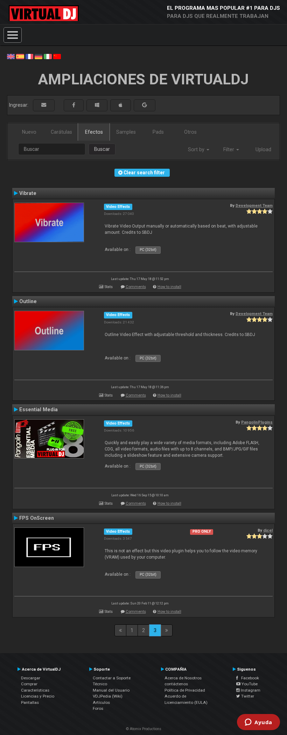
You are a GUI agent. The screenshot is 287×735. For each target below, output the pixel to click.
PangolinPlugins (257, 422)
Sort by (197, 149)
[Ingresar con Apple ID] (120, 105)
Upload (263, 149)
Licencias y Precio (37, 696)
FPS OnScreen (36, 518)
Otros (190, 132)
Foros (98, 708)
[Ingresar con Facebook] (74, 105)
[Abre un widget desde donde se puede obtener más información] (258, 723)
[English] (11, 56)
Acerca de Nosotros (183, 678)
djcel (268, 530)
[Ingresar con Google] (144, 105)
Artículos (101, 702)
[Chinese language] (57, 56)
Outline (28, 301)
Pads (158, 132)
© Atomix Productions (143, 729)
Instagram (250, 690)
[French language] (29, 56)
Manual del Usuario (111, 690)
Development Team (254, 205)
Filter (229, 149)
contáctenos (176, 683)
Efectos (94, 132)
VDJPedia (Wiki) (107, 696)
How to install (169, 287)
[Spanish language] (20, 56)
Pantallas (30, 702)
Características (35, 690)
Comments (136, 287)
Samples (126, 132)
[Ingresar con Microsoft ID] (96, 105)
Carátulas (61, 132)
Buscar (102, 149)
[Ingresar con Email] (44, 105)
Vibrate (27, 193)
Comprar (29, 683)
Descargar (30, 678)
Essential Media (38, 409)
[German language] (38, 56)
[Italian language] (47, 56)
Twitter (247, 696)
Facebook (248, 678)
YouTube (249, 683)
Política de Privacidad (184, 690)
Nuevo (29, 132)
